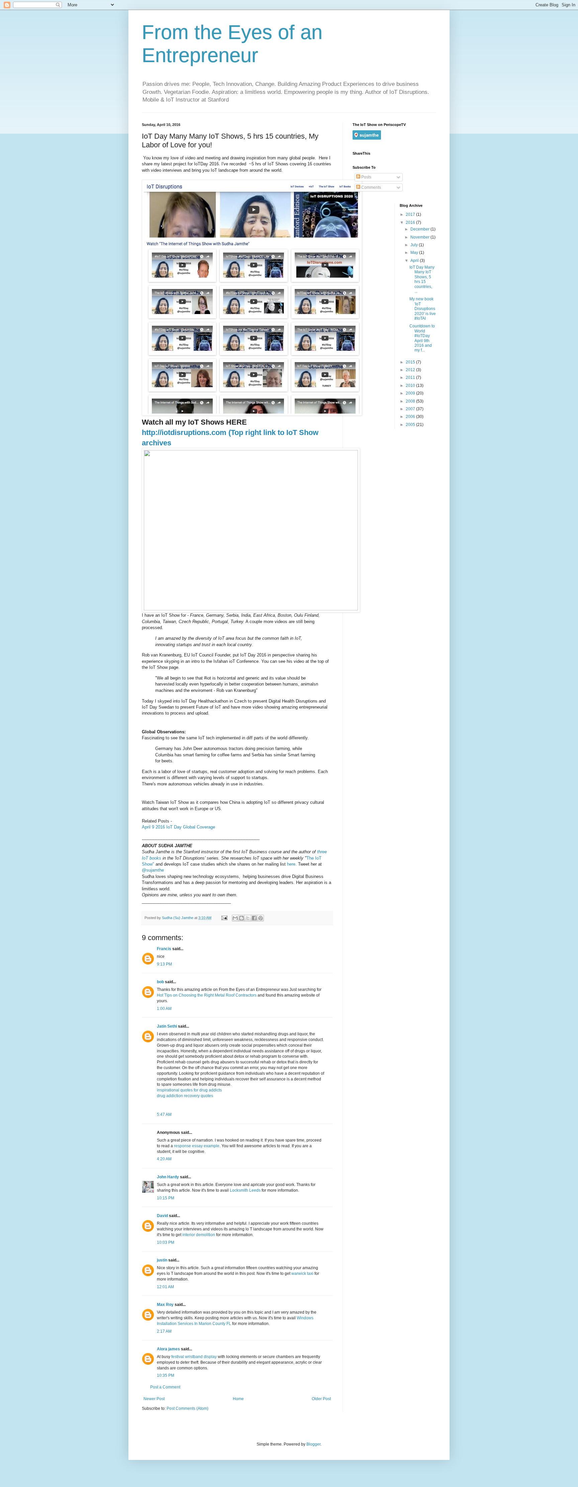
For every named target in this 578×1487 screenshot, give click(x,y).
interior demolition (198, 1234)
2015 (411, 362)
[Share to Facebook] (254, 918)
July (414, 245)
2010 (411, 385)
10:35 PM (165, 1375)
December (420, 229)
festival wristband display (194, 1356)
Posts (365, 177)
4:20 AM (164, 1159)
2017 (411, 214)
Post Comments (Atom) (187, 1408)
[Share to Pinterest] (260, 918)
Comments (370, 187)
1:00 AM (164, 1008)
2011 (411, 377)
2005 (411, 424)
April (415, 260)
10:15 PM (165, 1198)
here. (292, 864)
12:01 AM (165, 1287)
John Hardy (168, 1177)
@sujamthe (153, 870)
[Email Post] (224, 918)
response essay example (196, 1146)
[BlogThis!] (241, 918)
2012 (411, 369)
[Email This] (235, 918)
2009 (411, 393)
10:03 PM (165, 1242)
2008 (411, 401)
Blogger (313, 1444)
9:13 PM (164, 964)
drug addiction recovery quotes (185, 1095)
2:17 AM (164, 1331)
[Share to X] (248, 918)
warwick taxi (302, 1273)
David (162, 1215)
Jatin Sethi (167, 1026)
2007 (411, 409)
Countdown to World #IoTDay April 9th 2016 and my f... (422, 338)
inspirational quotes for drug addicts (189, 1090)
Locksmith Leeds (245, 1190)
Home (238, 1398)
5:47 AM (164, 1114)
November (420, 237)
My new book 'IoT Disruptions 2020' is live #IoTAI (422, 309)
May (414, 252)
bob (160, 982)
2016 (411, 222)
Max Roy (165, 1304)
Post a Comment (165, 1387)
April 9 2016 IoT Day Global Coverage (179, 827)
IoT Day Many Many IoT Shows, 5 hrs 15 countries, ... (422, 279)
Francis (164, 948)
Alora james (168, 1349)
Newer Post (154, 1398)
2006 (411, 416)
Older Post (321, 1398)
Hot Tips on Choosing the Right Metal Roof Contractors (207, 995)
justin (162, 1260)
